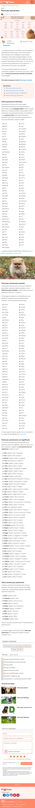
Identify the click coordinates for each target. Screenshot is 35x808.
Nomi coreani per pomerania (14, 95)
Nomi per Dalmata (23, 717)
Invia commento (26, 763)
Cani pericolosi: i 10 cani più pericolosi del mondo (17, 679)
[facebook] (4, 795)
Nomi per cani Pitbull (9, 668)
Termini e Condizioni (20, 804)
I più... (20, 649)
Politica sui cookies (17, 806)
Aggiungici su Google (27, 42)
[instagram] (11, 795)
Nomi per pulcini (8, 665)
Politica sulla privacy (7, 806)
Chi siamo (21, 801)
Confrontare (7, 646)
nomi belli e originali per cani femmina (17, 252)
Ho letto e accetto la (11, 763)
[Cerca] (33, 2)
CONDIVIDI (27, 3)
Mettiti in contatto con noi (8, 804)
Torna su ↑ (17, 785)
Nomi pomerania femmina (13, 88)
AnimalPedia (4, 6)
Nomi (17, 6)
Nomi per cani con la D (24, 708)
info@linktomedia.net (12, 775)
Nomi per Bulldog (23, 698)
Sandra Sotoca (8, 14)
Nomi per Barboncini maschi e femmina (15, 662)
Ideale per (27, 646)
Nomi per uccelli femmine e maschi (13, 673)
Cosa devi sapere (18, 646)
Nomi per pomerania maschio (15, 90)
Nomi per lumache (26, 80)
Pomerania (6, 45)
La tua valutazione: (9, 759)
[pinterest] (17, 795)
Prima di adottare (11, 6)
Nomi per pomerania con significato (16, 93)
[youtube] (14, 795)
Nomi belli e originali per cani (12, 676)
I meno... (14, 649)
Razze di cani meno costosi (11, 670)
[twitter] (7, 795)
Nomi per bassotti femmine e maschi (14, 659)
